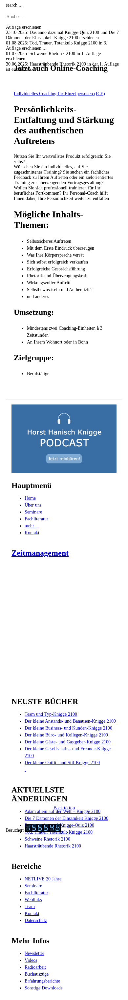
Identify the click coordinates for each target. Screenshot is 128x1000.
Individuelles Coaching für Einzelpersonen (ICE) (59, 93)
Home (30, 498)
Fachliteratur (36, 518)
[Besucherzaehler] (43, 830)
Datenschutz (36, 920)
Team (30, 906)
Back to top (64, 807)
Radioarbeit (35, 967)
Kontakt (32, 532)
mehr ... (32, 525)
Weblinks (33, 899)
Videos (31, 960)
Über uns (33, 505)
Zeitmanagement (40, 553)
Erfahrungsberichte (42, 981)
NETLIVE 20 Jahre (43, 878)
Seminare (33, 512)
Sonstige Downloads (43, 988)
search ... (14, 5)
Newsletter (34, 953)
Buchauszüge (37, 974)
